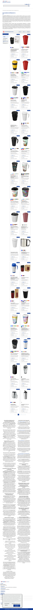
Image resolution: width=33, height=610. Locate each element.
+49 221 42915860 (3, 584)
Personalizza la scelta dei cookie (16, 603)
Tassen (12, 10)
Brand (24, 31)
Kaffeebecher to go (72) (5, 41)
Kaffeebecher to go (16, 10)
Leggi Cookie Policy (6, 603)
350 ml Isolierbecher (21, 440)
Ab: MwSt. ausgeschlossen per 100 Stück (14, 55)
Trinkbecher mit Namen (22, 421)
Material (28, 31)
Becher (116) (4, 39)
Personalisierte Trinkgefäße (7, 10)
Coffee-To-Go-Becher (22, 430)
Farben (20, 31)
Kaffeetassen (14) (5, 43)
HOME (3, 10)
